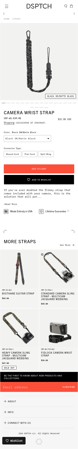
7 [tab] (32, 103)
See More (65, 245)
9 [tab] (41, 103)
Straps (16, 19)
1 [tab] (3, 103)
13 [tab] (60, 103)
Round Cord (12, 154)
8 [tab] (37, 103)
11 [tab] (51, 103)
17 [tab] (32, 107)
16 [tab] (74, 103)
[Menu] (6, 6)
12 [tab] (56, 103)
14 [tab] (65, 103)
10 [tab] (46, 103)
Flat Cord (30, 154)
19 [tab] (41, 107)
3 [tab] (13, 103)
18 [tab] (37, 107)
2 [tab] (8, 103)
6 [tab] (27, 103)
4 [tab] (18, 103)
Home (7, 19)
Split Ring (46, 154)
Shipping (9, 122)
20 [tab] (46, 107)
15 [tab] (70, 103)
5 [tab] (22, 103)
